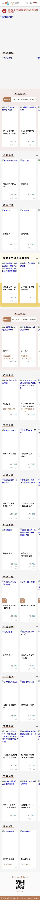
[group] (20, 32)
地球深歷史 (7, 655)
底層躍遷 (25, 233)
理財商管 (7, 99)
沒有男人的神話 (9, 453)
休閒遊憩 (24, 319)
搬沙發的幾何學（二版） (27, 656)
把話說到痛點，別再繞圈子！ (9, 504)
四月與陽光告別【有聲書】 (9, 606)
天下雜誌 (25, 350)
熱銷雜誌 (7, 319)
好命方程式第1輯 (28, 605)
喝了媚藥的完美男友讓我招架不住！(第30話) (27, 757)
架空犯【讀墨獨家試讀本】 (27, 288)
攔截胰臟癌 (7, 553)
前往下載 (20, 891)
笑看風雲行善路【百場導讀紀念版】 (27, 506)
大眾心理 (15, 99)
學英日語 (15, 319)
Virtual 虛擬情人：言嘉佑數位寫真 (9, 807)
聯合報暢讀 (25, 859)
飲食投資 (25, 184)
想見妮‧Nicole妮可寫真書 (27, 806)
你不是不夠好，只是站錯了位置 (9, 132)
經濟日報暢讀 (8, 859)
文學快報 (24, 99)
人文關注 (33, 99)
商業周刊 (6, 350)
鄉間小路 (6, 403)
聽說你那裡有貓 (27, 705)
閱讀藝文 (33, 319)
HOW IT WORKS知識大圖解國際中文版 (28, 406)
